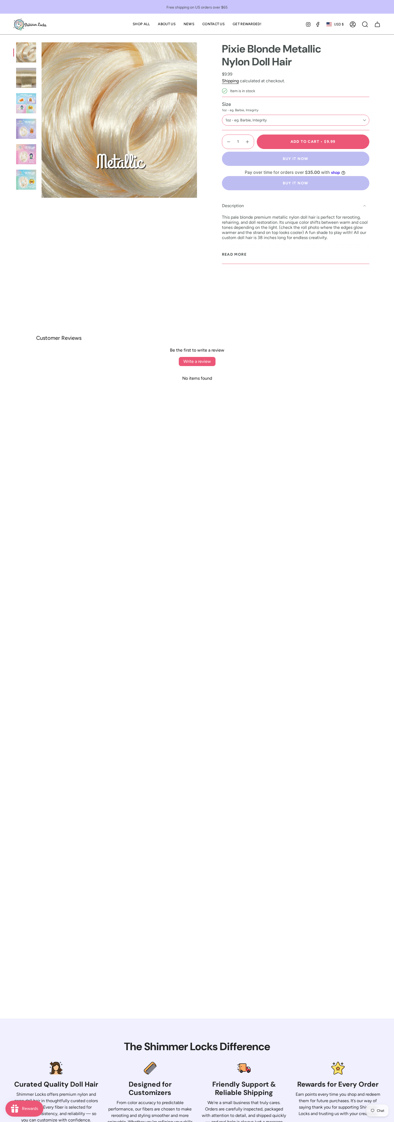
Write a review (197, 361)
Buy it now (295, 158)
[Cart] (377, 24)
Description (233, 205)
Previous (41, 120)
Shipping (230, 80)
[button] (141, 24)
